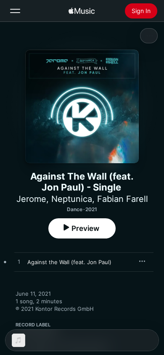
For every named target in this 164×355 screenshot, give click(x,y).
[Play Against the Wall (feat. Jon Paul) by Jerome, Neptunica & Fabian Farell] (19, 262)
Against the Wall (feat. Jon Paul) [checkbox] (69, 262)
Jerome (31, 199)
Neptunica (71, 199)
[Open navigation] (15, 11)
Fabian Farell (122, 199)
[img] (82, 11)
